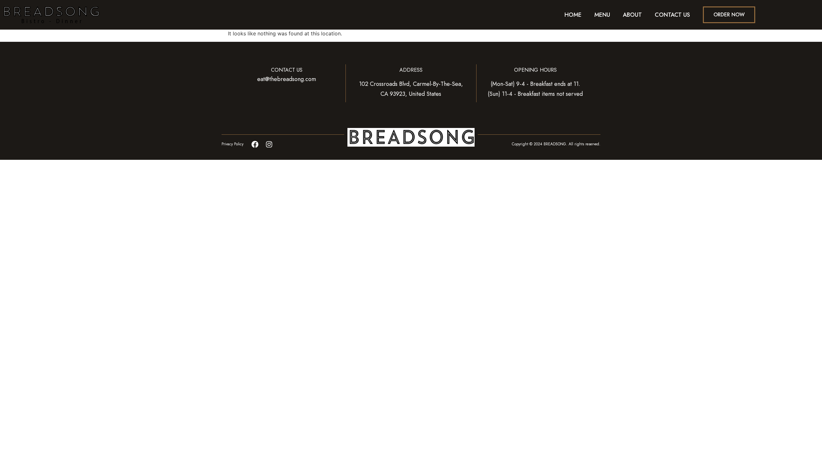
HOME (573, 15)
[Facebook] (255, 144)
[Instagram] (269, 144)
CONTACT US (672, 15)
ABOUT (632, 15)
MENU (602, 15)
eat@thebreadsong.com (286, 79)
